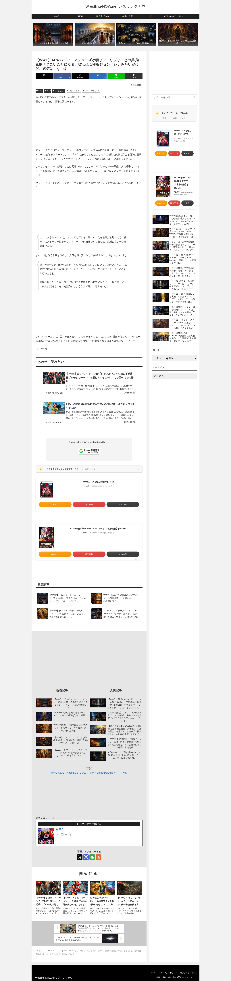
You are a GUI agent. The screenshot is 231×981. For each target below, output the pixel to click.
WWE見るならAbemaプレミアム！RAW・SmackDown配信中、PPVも (89, 772)
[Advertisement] (89, 126)
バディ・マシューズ (92, 91)
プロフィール (150, 973)
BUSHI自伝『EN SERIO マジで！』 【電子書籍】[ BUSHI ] (98, 528)
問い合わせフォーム (188, 973)
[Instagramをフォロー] (61, 834)
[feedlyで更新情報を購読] (66, 834)
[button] (134, 76)
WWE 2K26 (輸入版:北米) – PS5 (98, 482)
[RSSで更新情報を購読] (70, 834)
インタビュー (59, 91)
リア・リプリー (75, 91)
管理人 (60, 829)
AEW (49, 91)
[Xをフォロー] (57, 834)
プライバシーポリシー (168, 973)
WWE (40, 91)
